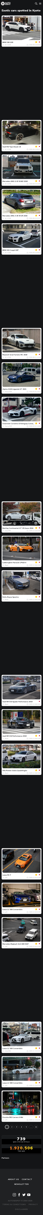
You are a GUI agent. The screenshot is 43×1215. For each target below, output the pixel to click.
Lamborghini (7, 563)
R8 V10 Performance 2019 (16, 736)
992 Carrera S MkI (16, 1117)
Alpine (5, 389)
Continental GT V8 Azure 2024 (21, 528)
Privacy (33, 1204)
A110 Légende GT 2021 (17, 389)
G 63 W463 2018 (21, 181)
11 (36, 1127)
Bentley (5, 528)
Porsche (5, 1117)
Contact (27, 1179)
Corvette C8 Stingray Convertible (24, 424)
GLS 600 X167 (23, 944)
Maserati (5, 355)
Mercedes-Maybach (9, 944)
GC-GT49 (8, 45)
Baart (6, 565)
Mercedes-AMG (8, 181)
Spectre (15, 597)
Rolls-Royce (7, 597)
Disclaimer (21, 1209)
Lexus (4, 875)
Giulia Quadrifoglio (19, 770)
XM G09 (10, 42)
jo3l (6, 877)
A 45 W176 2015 (21, 216)
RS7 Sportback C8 (13, 147)
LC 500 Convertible (14, 909)
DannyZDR (8, 392)
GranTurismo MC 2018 (18, 355)
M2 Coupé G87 (12, 250)
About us (13, 1179)
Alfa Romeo (7, 770)
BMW (4, 42)
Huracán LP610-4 (19, 563)
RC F (9, 875)
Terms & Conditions (14, 1204)
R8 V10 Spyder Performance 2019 (19, 702)
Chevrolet (6, 424)
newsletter (21, 1184)
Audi (4, 147)
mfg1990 (8, 531)
